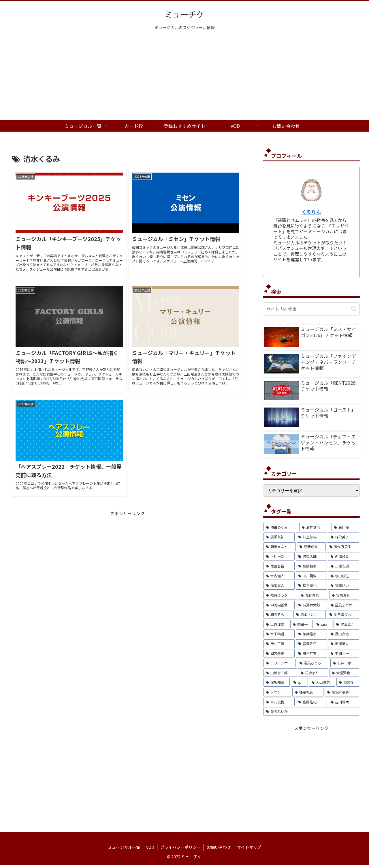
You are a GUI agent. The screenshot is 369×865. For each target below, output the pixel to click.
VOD (150, 847)
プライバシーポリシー (180, 847)
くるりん (311, 211)
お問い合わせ (219, 847)
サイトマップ (249, 847)
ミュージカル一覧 (124, 847)
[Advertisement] (184, 76)
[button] (354, 309)
